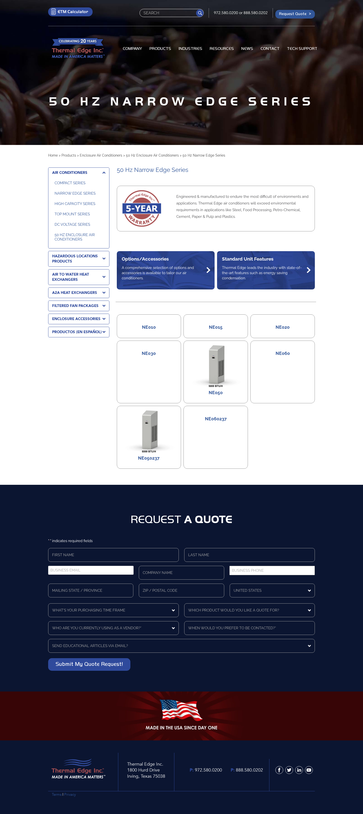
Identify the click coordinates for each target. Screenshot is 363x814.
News (247, 48)
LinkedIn (299, 770)
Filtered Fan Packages (75, 305)
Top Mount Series (72, 214)
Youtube (309, 770)
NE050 (216, 392)
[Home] (77, 49)
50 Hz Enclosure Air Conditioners (152, 155)
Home (53, 155)
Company (132, 48)
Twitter (289, 770)
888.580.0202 (255, 13)
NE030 (149, 353)
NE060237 (216, 418)
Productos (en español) (77, 331)
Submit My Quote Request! (89, 664)
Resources (222, 48)
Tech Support (302, 48)
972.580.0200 (226, 13)
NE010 (149, 327)
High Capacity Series (75, 204)
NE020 (283, 327)
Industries (190, 48)
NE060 (283, 353)
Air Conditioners (69, 172)
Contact (270, 48)
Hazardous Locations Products (75, 259)
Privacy (70, 794)
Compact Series (70, 183)
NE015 (215, 327)
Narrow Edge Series (75, 193)
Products (160, 48)
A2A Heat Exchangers (74, 292)
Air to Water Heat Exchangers (70, 277)
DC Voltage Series (72, 224)
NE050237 (149, 458)
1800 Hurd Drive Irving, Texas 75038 (146, 773)
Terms (56, 794)
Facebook (279, 770)
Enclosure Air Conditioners (101, 155)
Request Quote (292, 14)
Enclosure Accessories (76, 318)
